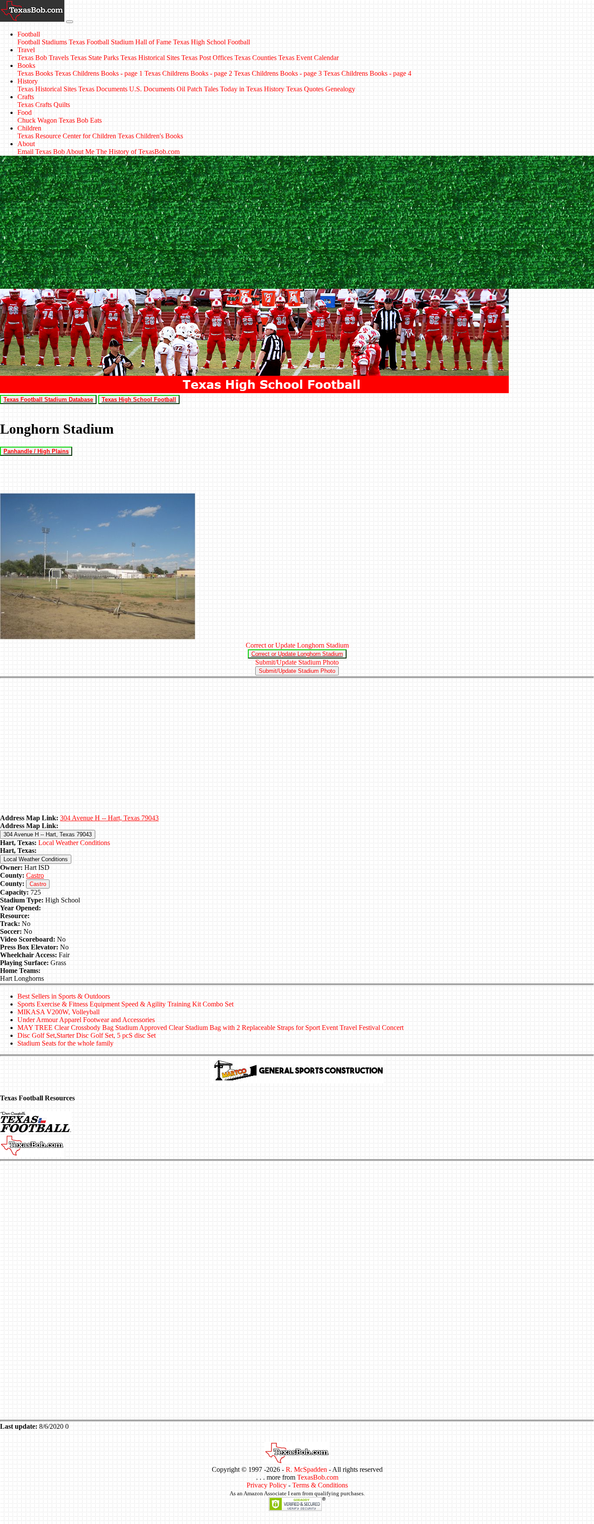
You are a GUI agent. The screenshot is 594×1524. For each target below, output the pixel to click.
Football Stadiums (42, 42)
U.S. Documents (152, 89)
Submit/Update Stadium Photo (297, 662)
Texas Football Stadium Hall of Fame (120, 42)
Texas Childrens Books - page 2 (188, 73)
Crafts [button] (25, 96)
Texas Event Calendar (308, 57)
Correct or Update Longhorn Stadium (297, 645)
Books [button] (26, 65)
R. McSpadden (306, 1469)
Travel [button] (26, 49)
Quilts (61, 104)
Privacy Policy (267, 1485)
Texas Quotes (305, 89)
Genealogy (340, 89)
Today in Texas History (252, 89)
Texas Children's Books (150, 136)
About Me (80, 151)
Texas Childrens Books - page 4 (367, 73)
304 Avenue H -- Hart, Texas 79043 (109, 818)
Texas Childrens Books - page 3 (278, 73)
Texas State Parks (94, 57)
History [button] (27, 81)
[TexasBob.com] (297, 1461)
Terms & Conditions (320, 1485)
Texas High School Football (211, 42)
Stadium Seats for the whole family (65, 1043)
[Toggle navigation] (69, 21)
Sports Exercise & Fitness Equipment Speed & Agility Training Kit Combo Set (125, 1004)
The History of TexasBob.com (138, 151)
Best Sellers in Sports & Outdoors (63, 996)
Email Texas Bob (41, 151)
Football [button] (28, 34)
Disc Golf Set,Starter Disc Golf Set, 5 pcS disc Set (86, 1035)
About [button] (26, 143)
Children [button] (29, 128)
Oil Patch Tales (197, 89)
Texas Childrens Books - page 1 (99, 73)
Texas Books (35, 73)
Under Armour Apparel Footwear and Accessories (86, 1019)
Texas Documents (102, 89)
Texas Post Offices (207, 57)
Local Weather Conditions (74, 842)
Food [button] (24, 112)
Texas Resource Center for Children (66, 136)
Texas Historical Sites (150, 57)
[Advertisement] (297, 223)
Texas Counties (255, 57)
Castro (35, 875)
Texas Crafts (34, 104)
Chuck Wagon (37, 120)
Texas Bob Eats (80, 120)
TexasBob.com (317, 1477)
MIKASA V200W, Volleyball (58, 1012)
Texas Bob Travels (43, 57)
